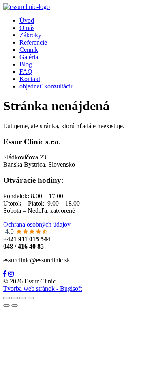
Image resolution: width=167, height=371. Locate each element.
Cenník (28, 49)
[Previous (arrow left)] (6, 305)
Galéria (28, 57)
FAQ (25, 71)
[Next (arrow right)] (14, 305)
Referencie (33, 42)
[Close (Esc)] (6, 298)
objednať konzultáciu (46, 86)
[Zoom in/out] (31, 298)
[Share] (14, 298)
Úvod (26, 20)
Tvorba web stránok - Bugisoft (42, 288)
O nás (26, 27)
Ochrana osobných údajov (37, 224)
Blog (25, 64)
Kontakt (29, 78)
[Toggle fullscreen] (22, 298)
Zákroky (30, 35)
